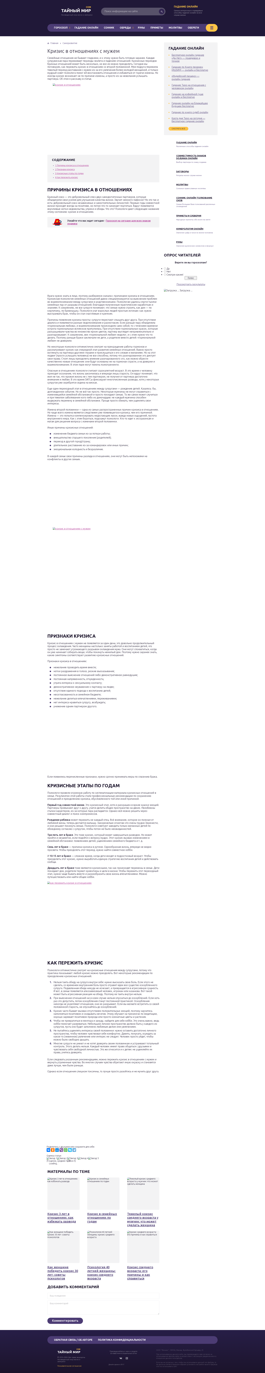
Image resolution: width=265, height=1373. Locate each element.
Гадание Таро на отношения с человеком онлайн (189, 86)
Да (168, 268)
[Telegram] (74, 1150)
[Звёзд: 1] (52, 1158)
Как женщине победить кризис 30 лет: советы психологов (62, 1272)
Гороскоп (61, 27)
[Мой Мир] (57, 1150)
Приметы (156, 27)
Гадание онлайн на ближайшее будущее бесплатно (190, 105)
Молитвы (175, 27)
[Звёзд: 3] (72, 1158)
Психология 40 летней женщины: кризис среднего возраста (101, 1272)
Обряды (125, 27)
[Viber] (61, 1150)
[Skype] (70, 1150)
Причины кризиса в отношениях (72, 165)
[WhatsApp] (65, 1150)
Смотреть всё (178, 129)
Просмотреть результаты (191, 284)
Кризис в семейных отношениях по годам (102, 1217)
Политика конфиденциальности (122, 1339)
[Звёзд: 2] (62, 1158)
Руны (141, 27)
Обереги (193, 27)
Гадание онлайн (186, 6)
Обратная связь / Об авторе (73, 1339)
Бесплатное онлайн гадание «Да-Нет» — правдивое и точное (188, 58)
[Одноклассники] (53, 1150)
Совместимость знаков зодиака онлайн (191, 157)
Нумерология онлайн (189, 229)
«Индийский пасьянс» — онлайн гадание (185, 77)
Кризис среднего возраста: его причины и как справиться (140, 1272)
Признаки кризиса (65, 169)
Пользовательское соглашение (69, 1366)
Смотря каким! (175, 274)
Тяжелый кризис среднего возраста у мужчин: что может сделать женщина (142, 1219)
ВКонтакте (120, 1358)
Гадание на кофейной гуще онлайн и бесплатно (187, 95)
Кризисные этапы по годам (69, 173)
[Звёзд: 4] (83, 1158)
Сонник (109, 27)
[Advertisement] (91, 261)
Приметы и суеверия (188, 216)
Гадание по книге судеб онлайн (190, 112)
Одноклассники (127, 1358)
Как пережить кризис (66, 177)
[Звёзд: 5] (93, 1158)
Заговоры (182, 171)
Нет (169, 271)
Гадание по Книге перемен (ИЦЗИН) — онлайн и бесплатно (190, 68)
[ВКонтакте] (48, 1150)
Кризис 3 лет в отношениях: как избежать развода (61, 1217)
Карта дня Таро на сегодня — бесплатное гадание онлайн (188, 120)
